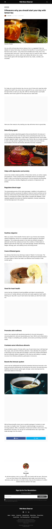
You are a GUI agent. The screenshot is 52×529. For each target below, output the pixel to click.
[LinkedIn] (29, 512)
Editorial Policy (25, 515)
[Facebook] (23, 512)
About (9, 515)
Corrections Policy (35, 517)
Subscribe (41, 496)
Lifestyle (6, 7)
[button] (5, 2)
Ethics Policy (33, 515)
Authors (13, 515)
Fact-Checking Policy (25, 517)
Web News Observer (26, 2)
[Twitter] (26, 512)
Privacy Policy (40, 515)
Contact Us (18, 515)
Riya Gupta (26, 473)
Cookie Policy (16, 517)
